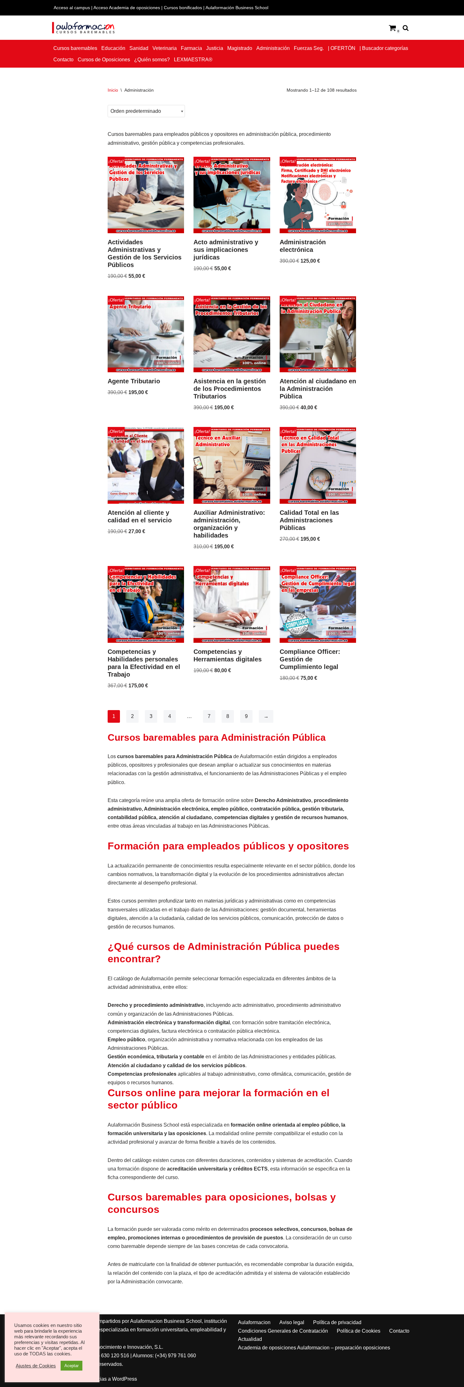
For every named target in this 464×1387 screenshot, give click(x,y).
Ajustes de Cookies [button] (36, 1365)
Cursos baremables (75, 48)
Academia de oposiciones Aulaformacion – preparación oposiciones (314, 1347)
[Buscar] (405, 28)
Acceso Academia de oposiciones (126, 7)
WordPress (124, 1379)
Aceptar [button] (71, 1365)
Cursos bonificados (183, 7)
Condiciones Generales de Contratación (283, 1331)
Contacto (63, 59)
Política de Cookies (358, 1331)
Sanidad (138, 48)
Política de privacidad (337, 1322)
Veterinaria (164, 48)
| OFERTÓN (341, 48)
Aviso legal (291, 1322)
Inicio (113, 90)
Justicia (214, 48)
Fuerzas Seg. (309, 48)
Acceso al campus (72, 7)
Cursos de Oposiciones (104, 59)
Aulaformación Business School (236, 7)
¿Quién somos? (152, 59)
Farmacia (191, 48)
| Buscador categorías (384, 48)
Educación (113, 48)
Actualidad (250, 1339)
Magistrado (239, 48)
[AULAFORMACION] (83, 27)
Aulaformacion (254, 1322)
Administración (273, 48)
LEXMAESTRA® (193, 59)
